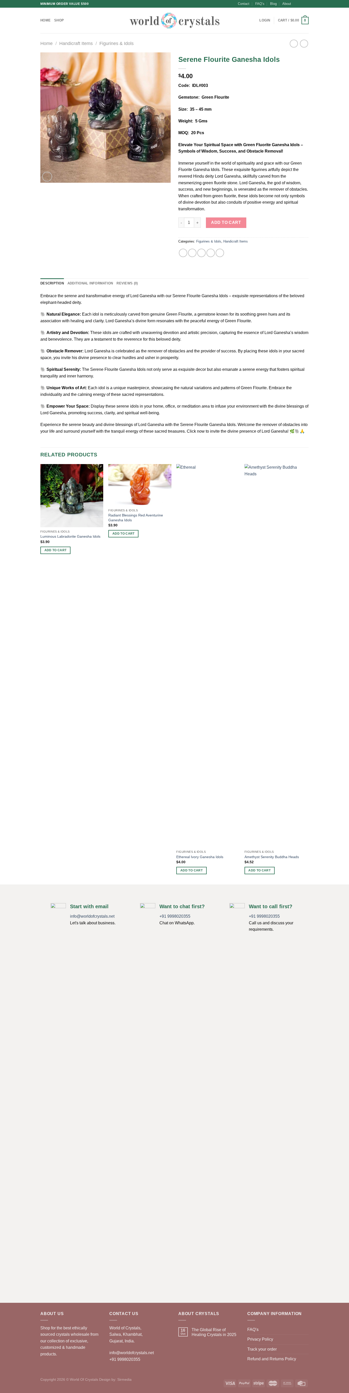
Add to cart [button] (55, 550)
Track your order (262, 1349)
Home (45, 20)
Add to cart (226, 222)
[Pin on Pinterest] (210, 253)
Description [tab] (52, 283)
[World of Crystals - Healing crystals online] (174, 20)
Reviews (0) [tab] (127, 283)
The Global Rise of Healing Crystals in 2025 (214, 1332)
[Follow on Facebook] (296, 4)
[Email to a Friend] (201, 253)
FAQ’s (259, 4)
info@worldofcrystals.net (92, 916)
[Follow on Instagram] (301, 4)
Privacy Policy (260, 1339)
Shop (59, 20)
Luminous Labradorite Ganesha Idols (70, 536)
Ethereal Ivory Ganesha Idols (199, 857)
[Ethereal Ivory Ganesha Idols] (207, 655)
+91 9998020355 (174, 916)
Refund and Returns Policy (271, 1359)
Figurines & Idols (116, 43)
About (286, 4)
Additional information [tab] (90, 283)
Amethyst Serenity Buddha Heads (272, 857)
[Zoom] (47, 177)
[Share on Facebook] (183, 253)
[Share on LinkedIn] (220, 253)
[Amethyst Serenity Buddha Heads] (276, 655)
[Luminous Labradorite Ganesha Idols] (71, 495)
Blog (273, 4)
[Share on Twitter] (192, 253)
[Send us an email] (306, 4)
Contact (243, 4)
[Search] (254, 20)
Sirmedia (124, 1379)
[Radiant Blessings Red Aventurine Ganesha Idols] (139, 485)
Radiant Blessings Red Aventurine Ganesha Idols (135, 517)
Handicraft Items (76, 43)
